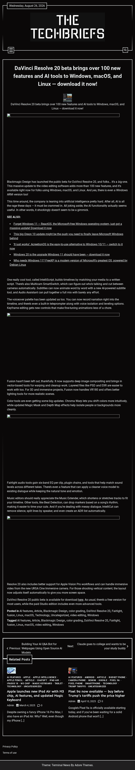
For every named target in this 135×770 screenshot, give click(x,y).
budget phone (117, 677)
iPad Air (54, 680)
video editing (78, 615)
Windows (93, 615)
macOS (29, 615)
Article (38, 611)
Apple (27, 677)
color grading (77, 611)
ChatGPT (42, 680)
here (80, 599)
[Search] (125, 50)
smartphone (92, 683)
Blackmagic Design (55, 611)
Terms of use (10, 752)
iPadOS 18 (12, 683)
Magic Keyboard (42, 683)
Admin (10, 705)
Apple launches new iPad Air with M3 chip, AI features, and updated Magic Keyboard (35, 695)
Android (90, 677)
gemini (92, 680)
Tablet (59, 683)
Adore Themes (84, 765)
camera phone (77, 680)
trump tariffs (77, 686)
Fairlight (117, 611)
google (103, 680)
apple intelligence (44, 677)
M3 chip (25, 683)
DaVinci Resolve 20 (98, 611)
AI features (26, 611)
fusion (11, 615)
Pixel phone (75, 683)
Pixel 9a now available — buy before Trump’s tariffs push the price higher (96, 693)
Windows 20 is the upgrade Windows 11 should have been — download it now (62, 254)
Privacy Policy (10, 746)
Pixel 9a (115, 680)
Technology (42, 615)
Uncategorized (60, 615)
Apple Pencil (15, 680)
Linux (19, 615)
